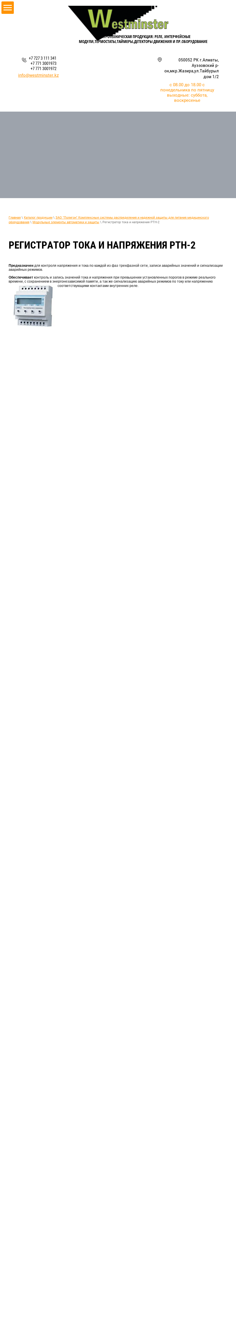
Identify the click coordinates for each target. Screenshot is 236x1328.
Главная (15, 217)
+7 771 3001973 (43, 63)
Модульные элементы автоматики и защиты (66, 222)
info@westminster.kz (38, 75)
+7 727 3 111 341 (42, 58)
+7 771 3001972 (43, 68)
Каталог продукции (38, 217)
